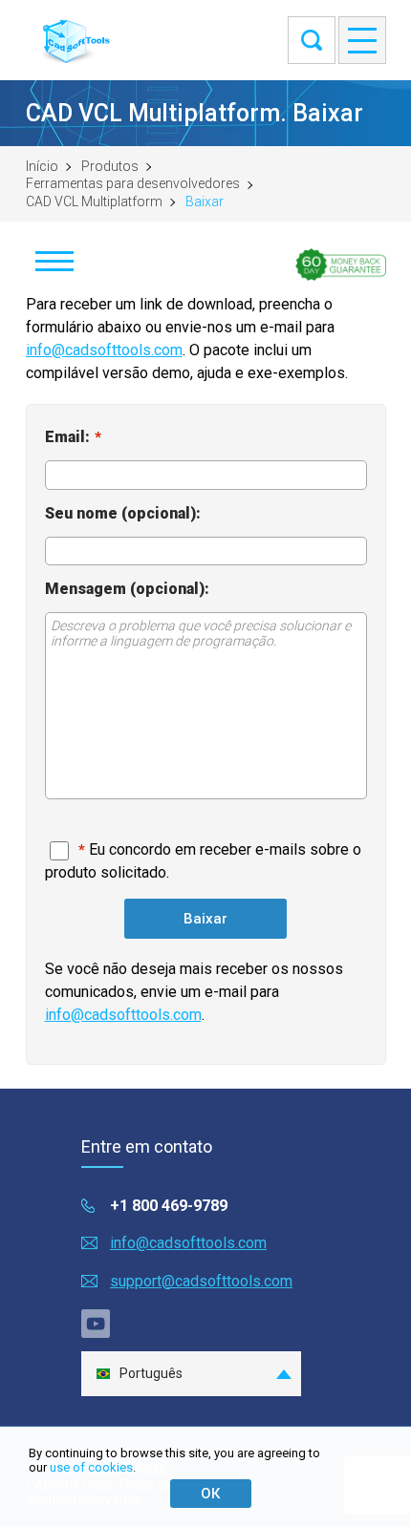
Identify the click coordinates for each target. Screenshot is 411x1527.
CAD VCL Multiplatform (94, 201)
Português (151, 1373)
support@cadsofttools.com (201, 1281)
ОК (210, 1493)
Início (42, 166)
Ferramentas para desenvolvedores (133, 183)
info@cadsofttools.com (104, 350)
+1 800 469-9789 (168, 1206)
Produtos (110, 166)
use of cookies (91, 1467)
